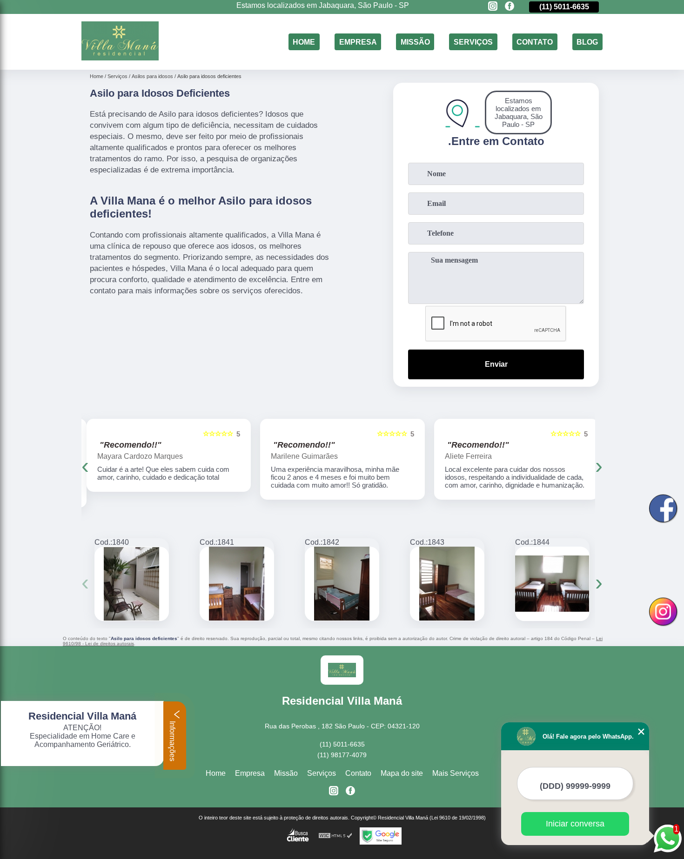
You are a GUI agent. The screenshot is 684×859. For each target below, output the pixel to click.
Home (304, 42)
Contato (534, 42)
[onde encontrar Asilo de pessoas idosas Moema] (447, 584)
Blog (587, 42)
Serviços (473, 42)
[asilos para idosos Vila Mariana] (131, 584)
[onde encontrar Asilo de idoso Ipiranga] (342, 584)
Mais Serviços (455, 773)
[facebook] (509, 6)
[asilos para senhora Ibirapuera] (552, 584)
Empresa (358, 42)
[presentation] (85, 465)
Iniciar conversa (575, 823)
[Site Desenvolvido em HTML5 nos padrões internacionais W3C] (335, 836)
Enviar (496, 364)
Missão (415, 42)
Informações (172, 740)
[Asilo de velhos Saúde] (237, 584)
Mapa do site (402, 773)
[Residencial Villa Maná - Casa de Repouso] (120, 58)
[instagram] (492, 6)
